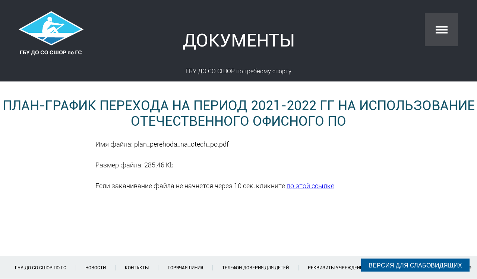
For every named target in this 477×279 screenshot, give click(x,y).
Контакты (137, 267)
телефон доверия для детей (255, 267)
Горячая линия (185, 267)
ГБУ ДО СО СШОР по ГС (40, 267)
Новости (95, 267)
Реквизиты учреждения (337, 267)
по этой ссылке (310, 186)
